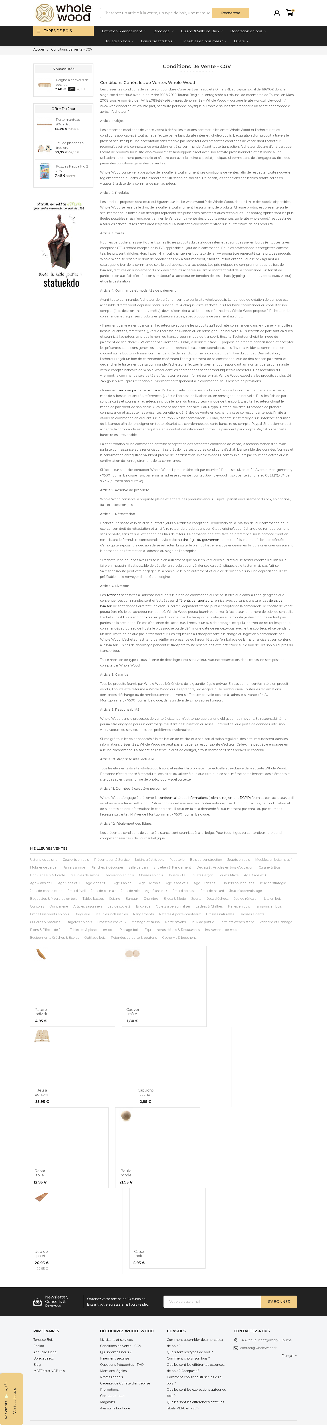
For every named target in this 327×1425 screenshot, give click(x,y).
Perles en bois (239, 906)
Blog (37, 1365)
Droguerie (82, 914)
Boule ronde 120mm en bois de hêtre (126, 1173)
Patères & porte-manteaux (180, 914)
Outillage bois (94, 938)
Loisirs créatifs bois (149, 860)
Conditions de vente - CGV (120, 1346)
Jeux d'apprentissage (245, 891)
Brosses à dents (252, 914)
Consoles (37, 906)
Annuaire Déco (45, 1352)
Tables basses (93, 899)
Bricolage (143, 906)
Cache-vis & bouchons (179, 938)
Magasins (107, 1402)
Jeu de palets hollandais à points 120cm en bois (42, 1253)
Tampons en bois (268, 906)
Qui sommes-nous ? (115, 1352)
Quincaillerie (58, 906)
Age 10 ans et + (206, 883)
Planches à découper (107, 867)
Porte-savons (175, 922)
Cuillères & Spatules (45, 922)
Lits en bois (272, 899)
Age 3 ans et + (255, 875)
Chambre (151, 899)
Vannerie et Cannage (276, 922)
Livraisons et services (116, 1340)
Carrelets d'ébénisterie (237, 922)
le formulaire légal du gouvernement (197, 540)
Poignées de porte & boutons (134, 938)
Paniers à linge (74, 867)
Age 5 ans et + (69, 883)
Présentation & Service (112, 860)
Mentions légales (113, 1371)
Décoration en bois (119, 875)
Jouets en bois (238, 860)
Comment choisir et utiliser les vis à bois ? (194, 1380)
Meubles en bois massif (273, 860)
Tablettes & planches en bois (92, 930)
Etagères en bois (79, 922)
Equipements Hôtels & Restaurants (172, 930)
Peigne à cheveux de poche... (72, 82)
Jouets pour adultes (238, 883)
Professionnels (111, 1377)
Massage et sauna (145, 922)
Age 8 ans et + (177, 883)
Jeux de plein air (103, 891)
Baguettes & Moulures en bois (53, 899)
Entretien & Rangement (172, 867)
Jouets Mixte (229, 875)
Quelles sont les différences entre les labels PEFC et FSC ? (195, 1405)
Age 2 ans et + (97, 883)
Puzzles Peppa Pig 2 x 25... (72, 168)
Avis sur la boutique (115, 1408)
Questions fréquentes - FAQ (122, 1365)
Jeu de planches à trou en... (70, 145)
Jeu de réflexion (246, 899)
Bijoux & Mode (175, 899)
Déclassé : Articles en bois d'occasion (224, 867)
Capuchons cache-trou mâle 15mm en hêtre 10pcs (145, 1092)
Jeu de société (119, 906)
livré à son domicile (138, 617)
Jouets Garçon (202, 875)
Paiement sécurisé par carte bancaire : (131, 390)
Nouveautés (63, 69)
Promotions (109, 1390)
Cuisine (114, 899)
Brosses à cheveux (111, 922)
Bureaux (131, 899)
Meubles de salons (85, 875)
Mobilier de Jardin (43, 867)
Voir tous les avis (15, 1401)
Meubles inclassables (111, 914)
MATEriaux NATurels (49, 1371)
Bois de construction (206, 860)
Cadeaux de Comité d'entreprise (125, 1383)
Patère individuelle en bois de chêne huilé (41, 1012)
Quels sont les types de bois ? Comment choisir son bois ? (190, 1355)
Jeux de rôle (130, 891)
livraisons (113, 595)
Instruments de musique (224, 930)
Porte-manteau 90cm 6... (68, 122)
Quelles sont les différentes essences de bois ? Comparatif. (195, 1368)
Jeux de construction (46, 891)
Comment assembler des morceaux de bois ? (195, 1343)
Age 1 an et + (123, 883)
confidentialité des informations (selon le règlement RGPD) (204, 798)
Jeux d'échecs (217, 899)
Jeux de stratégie (272, 883)
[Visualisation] (40, 1000)
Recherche (230, 13)
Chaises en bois (151, 875)
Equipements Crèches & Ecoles (54, 938)
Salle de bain (138, 867)
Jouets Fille (177, 875)
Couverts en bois (76, 860)
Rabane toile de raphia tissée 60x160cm (40, 1173)
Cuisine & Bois (270, 867)
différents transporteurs (194, 601)
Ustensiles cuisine (43, 860)
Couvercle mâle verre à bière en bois (132, 1012)
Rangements (143, 914)
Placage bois (129, 930)
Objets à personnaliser (173, 906)
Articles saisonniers (88, 906)
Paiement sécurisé (114, 1358)
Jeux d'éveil (77, 891)
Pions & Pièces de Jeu (47, 930)
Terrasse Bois (43, 1340)
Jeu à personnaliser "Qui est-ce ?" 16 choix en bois (42, 1092)
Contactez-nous (112, 1396)
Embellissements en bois (49, 914)
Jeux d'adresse (184, 891)
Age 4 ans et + (41, 883)
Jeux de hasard (212, 891)
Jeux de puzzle (202, 922)
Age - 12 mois (149, 883)
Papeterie (177, 860)
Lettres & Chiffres (209, 906)
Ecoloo (38, 1346)
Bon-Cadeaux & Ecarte (47, 875)
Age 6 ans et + (156, 891)
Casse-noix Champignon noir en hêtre (139, 1253)
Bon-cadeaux (43, 1358)
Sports (196, 899)
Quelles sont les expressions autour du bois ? (196, 1393)
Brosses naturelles (220, 914)
